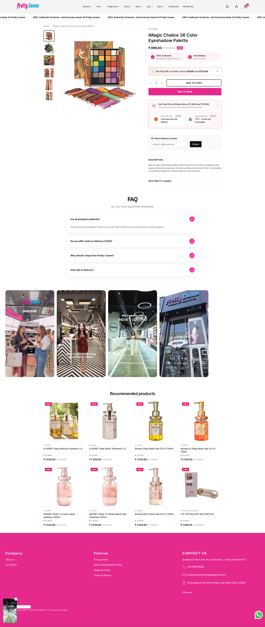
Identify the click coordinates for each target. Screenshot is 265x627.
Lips (149, 6)
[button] (10, 611)
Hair (99, 6)
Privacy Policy (101, 559)
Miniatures (188, 6)
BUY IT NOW (185, 91)
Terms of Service (102, 575)
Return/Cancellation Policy (108, 564)
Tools (126, 6)
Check (195, 144)
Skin (138, 6)
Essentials (174, 6)
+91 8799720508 (195, 566)
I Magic (154, 28)
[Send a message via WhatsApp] (258, 615)
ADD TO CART (194, 83)
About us (10, 559)
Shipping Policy (102, 570)
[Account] (236, 6)
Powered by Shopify (58, 610)
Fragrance (112, 6)
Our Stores (11, 564)
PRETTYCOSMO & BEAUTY (35, 610)
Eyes (159, 6)
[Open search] (227, 6)
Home (46, 26)
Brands (86, 6)
